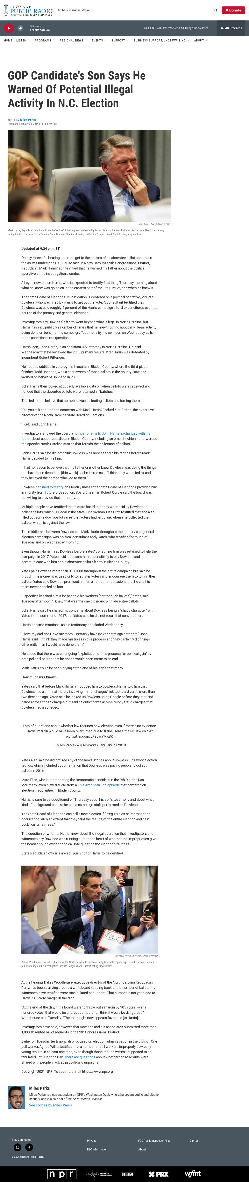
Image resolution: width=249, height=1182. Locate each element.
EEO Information (97, 1149)
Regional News (71, 40)
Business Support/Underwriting (159, 40)
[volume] (20, 28)
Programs (43, 40)
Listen (21, 40)
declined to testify (50, 487)
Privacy (91, 1140)
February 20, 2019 (112, 745)
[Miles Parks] (16, 1097)
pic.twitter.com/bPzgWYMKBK (89, 736)
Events (97, 40)
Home (8, 40)
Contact (194, 1140)
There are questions (79, 1057)
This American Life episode (99, 785)
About (199, 40)
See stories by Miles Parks (50, 1105)
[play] (9, 28)
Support (118, 40)
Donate (235, 10)
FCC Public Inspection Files (154, 1140)
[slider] (26, 28)
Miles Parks (28, 120)
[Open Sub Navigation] (29, 40)
